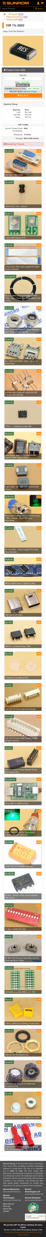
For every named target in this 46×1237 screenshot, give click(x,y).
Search (40, 8)
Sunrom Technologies (8, 1196)
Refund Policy (9, 1232)
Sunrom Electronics (11, 1189)
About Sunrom (8, 1204)
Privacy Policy (35, 1232)
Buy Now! (24, 95)
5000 (17, 88)
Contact (6, 1211)
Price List (6, 1206)
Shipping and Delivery (22, 1232)
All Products (16, 14)
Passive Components (16, 17)
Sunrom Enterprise (32, 1197)
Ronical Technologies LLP (32, 1190)
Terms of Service (23, 1235)
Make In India (16, 1171)
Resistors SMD (14, 19)
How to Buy (7, 1208)
